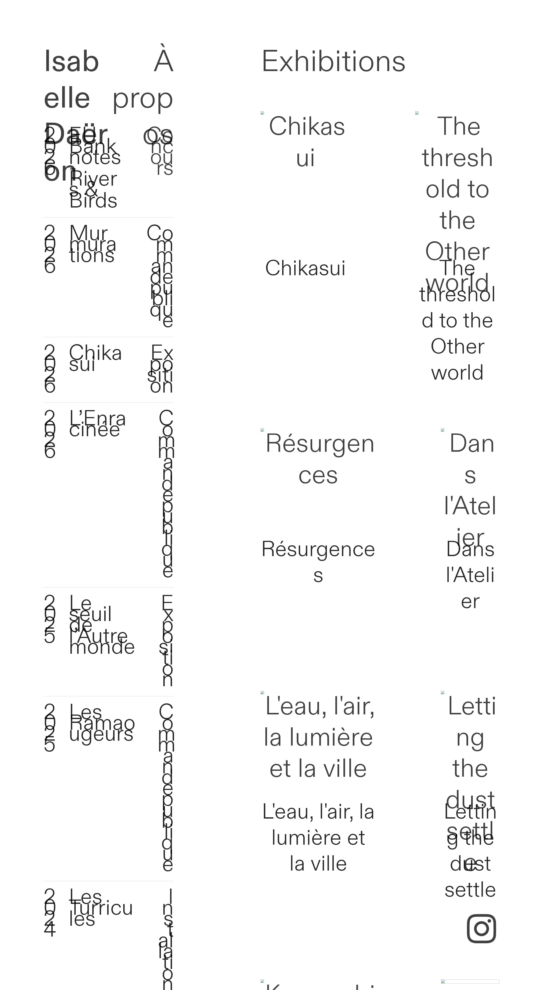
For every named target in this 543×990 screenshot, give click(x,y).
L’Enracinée (97, 424)
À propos (143, 98)
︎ (482, 931)
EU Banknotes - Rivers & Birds (95, 168)
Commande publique (160, 277)
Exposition (160, 369)
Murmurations (93, 244)
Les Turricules (101, 908)
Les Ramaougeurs (102, 723)
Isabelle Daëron (75, 116)
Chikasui (95, 359)
